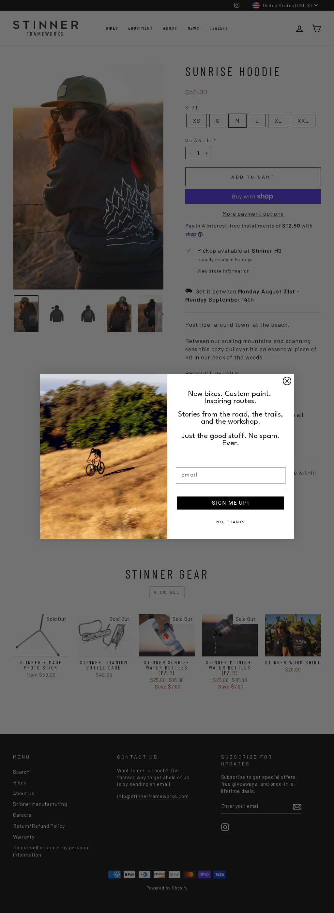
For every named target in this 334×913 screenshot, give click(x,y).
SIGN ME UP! (231, 503)
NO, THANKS (230, 522)
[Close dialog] (287, 381)
